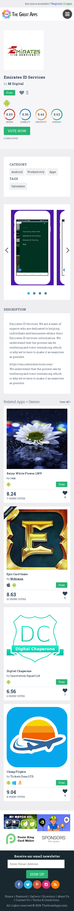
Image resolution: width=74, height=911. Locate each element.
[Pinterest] (37, 884)
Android (17, 172)
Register (57, 3)
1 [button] (28, 293)
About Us (63, 896)
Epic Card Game (17, 574)
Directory (48, 896)
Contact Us (23, 900)
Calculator (18, 186)
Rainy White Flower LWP (24, 473)
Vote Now (17, 131)
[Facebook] (19, 884)
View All (64, 401)
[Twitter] (28, 884)
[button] (6, 249)
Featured (22, 896)
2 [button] (34, 293)
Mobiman (16, 579)
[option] (32, 248)
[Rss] (55, 884)
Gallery (35, 896)
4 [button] (45, 293)
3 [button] (40, 293)
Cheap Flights (16, 772)
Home (9, 896)
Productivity (36, 172)
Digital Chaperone (19, 671)
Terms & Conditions (45, 900)
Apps (52, 172)
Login (68, 3)
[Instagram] (46, 884)
